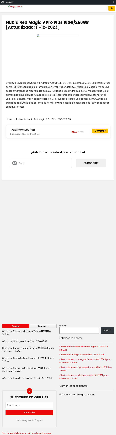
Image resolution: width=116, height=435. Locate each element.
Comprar (100, 130)
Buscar (62, 325)
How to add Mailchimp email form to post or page (26, 433)
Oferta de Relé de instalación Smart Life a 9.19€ (27, 378)
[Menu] (3, 8)
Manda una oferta (111, 8)
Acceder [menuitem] (9, 2)
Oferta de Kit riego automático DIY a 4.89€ (24, 341)
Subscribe (91, 163)
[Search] (103, 8)
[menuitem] (2, 2)
